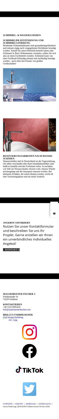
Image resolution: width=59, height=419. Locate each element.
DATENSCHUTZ (44, 404)
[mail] (54, 213)
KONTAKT (19, 404)
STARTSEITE (8, 404)
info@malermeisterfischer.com (17, 309)
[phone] (54, 205)
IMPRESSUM (31, 404)
